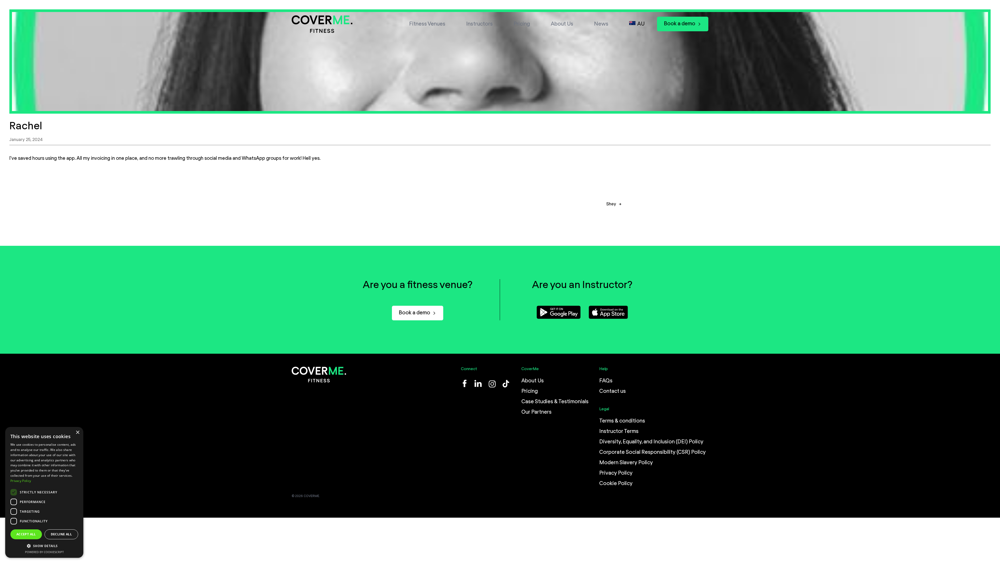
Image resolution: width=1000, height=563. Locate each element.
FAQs (605, 380)
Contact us (612, 391)
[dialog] (44, 492)
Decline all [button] (61, 534)
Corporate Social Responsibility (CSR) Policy (652, 452)
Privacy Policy (616, 473)
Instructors (479, 24)
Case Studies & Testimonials (555, 401)
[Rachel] (500, 61)
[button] (44, 546)
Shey (611, 204)
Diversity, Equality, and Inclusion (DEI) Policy (651, 441)
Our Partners (536, 412)
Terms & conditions (622, 421)
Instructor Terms (619, 431)
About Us (562, 24)
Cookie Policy (616, 483)
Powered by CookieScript (44, 552)
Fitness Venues (427, 24)
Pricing (522, 24)
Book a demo (679, 23)
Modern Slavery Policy (626, 462)
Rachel (25, 126)
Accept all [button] (26, 534)
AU (641, 24)
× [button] (77, 433)
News (601, 24)
